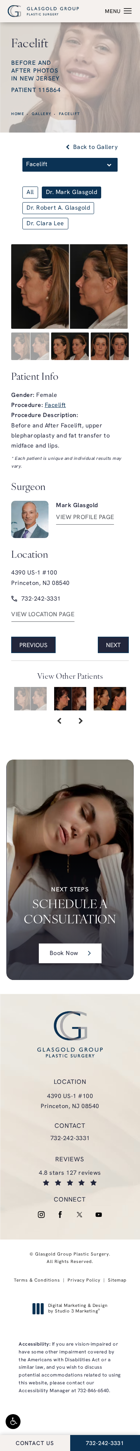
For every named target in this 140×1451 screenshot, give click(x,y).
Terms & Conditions (37, 1280)
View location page (42, 615)
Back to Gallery (94, 147)
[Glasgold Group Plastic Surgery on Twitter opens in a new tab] (79, 1215)
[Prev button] (59, 721)
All (30, 192)
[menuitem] (41, 1215)
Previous (33, 646)
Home (17, 114)
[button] (13, 1421)
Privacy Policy (84, 1280)
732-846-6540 (93, 1390)
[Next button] (80, 721)
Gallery (42, 114)
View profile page (85, 518)
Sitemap (117, 1280)
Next (113, 646)
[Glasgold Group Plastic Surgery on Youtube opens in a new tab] (99, 1215)
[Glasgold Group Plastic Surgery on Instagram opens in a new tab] (41, 1215)
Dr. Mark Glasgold (71, 192)
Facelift (69, 114)
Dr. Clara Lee (45, 224)
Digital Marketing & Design (78, 1309)
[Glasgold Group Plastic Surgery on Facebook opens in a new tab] (60, 1215)
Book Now (64, 954)
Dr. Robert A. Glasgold (58, 208)
